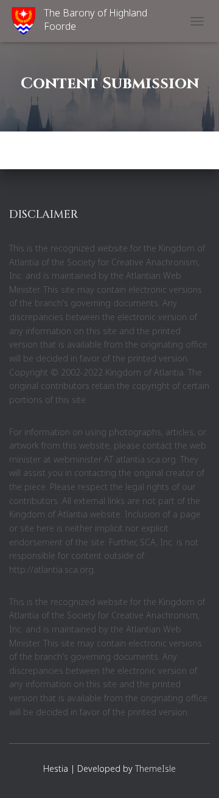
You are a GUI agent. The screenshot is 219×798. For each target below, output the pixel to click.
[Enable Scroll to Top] (194, 773)
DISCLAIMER (43, 214)
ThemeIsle (155, 768)
